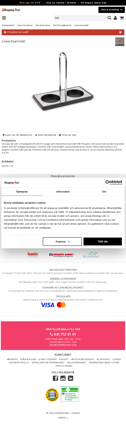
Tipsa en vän (68, 135)
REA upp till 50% (30, 2)
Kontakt (64, 359)
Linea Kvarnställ (81, 25)
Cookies (116, 359)
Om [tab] (104, 191)
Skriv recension (46, 135)
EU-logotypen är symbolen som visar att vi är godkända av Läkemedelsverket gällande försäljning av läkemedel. (63, 289)
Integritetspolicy (19, 363)
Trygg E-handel (64, 366)
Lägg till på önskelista (18, 135)
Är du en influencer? (82, 359)
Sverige (62, 418)
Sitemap (75, 413)
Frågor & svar (28, 359)
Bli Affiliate (103, 359)
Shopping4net (8, 25)
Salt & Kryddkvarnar (62, 25)
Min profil (12, 359)
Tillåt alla (103, 241)
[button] (121, 18)
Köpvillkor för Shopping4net (48, 363)
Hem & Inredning (25, 25)
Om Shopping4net (76, 363)
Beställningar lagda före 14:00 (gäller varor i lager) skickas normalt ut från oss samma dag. (63, 280)
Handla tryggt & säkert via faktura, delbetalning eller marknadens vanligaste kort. (63, 298)
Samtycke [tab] (22, 191)
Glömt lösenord (47, 359)
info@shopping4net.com (63, 345)
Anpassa (60, 241)
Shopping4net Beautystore (104, 363)
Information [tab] (63, 191)
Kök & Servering (43, 25)
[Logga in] (115, 18)
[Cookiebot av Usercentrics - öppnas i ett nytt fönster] (108, 182)
